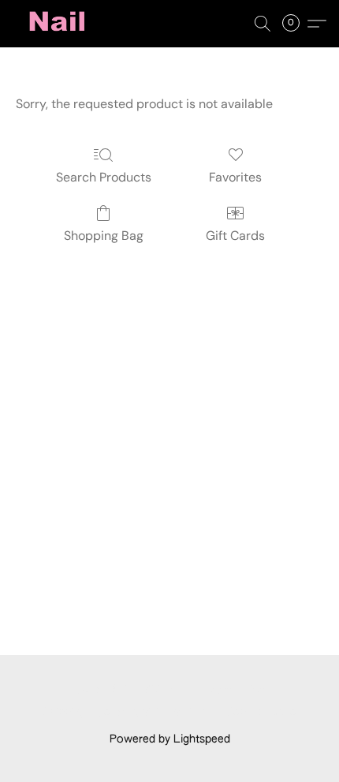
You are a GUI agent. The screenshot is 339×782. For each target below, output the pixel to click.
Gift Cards (235, 235)
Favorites (235, 177)
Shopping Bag (103, 235)
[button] (60, 23)
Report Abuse (261, 712)
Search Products (103, 177)
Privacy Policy (229, 689)
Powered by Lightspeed (170, 739)
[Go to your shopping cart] (296, 24)
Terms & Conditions (127, 689)
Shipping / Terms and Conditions (126, 712)
